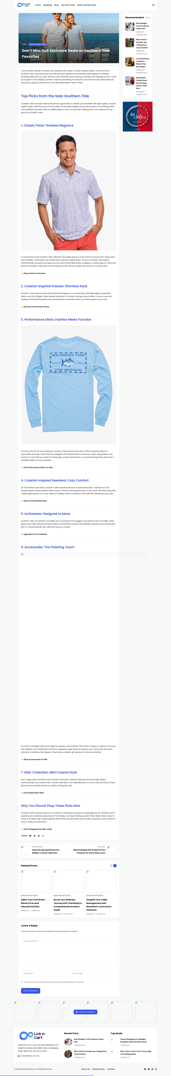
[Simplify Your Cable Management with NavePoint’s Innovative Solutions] (101, 881)
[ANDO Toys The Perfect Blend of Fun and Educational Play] (36, 881)
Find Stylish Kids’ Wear (34, 793)
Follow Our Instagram (87, 1012)
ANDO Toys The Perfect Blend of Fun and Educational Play (33, 903)
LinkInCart (25, 911)
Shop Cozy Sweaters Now (35, 501)
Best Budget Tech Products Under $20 (142, 26)
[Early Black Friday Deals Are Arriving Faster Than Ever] (129, 80)
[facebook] (30, 836)
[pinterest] (34, 836)
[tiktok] (156, 1069)
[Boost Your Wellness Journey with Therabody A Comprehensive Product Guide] (69, 881)
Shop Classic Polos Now (34, 273)
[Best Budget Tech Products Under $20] (129, 26)
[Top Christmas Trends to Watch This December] (129, 61)
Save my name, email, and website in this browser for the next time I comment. (54, 982)
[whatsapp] (43, 836)
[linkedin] (39, 836)
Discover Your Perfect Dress (36, 306)
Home (24, 44)
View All (147, 17)
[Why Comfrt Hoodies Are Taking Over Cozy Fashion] (129, 42)
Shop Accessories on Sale (35, 759)
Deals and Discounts (37, 44)
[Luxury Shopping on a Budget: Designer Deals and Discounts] (115, 1042)
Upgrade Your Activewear (35, 534)
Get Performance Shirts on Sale (38, 467)
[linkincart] (24, 5)
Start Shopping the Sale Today (38, 829)
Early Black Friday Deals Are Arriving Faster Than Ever (141, 83)
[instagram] (149, 1069)
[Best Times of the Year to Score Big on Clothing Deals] (115, 1054)
